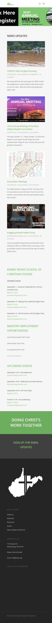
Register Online (12, 292)
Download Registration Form (17, 295)
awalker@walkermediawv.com (17, 236)
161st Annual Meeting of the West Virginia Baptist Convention (23, 128)
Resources (10, 522)
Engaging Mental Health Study (21, 232)
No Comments (34, 132)
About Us (10, 515)
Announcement (23, 74)
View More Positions (14, 356)
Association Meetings (17, 181)
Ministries (10, 518)
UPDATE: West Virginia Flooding (22, 71)
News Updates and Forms (16, 530)
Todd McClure (11, 74)
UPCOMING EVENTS (19, 366)
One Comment (34, 185)
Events (9, 526)
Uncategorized (33, 74)
